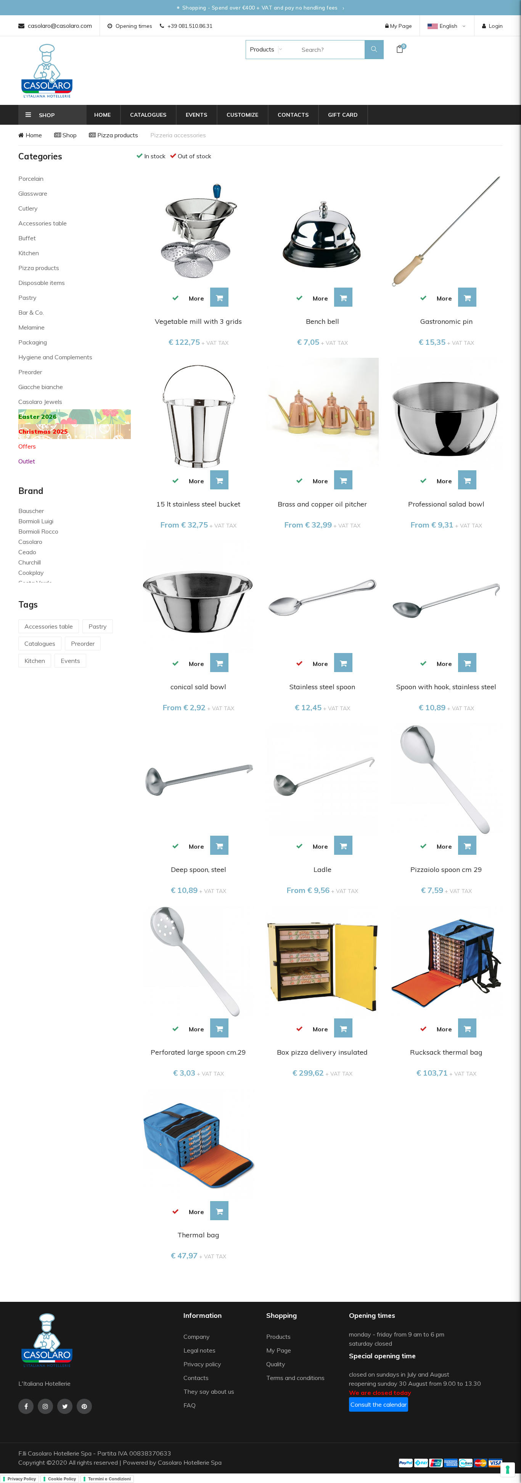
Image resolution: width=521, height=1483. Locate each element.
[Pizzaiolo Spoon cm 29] (446, 778)
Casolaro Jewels (40, 401)
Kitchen (28, 253)
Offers (27, 446)
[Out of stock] (299, 663)
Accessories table (42, 223)
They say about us (208, 1391)
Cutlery (28, 208)
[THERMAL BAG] (198, 1144)
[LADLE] (322, 778)
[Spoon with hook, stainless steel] (446, 596)
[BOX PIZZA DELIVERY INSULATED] (322, 961)
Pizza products (117, 135)
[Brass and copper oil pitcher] (322, 413)
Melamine (31, 327)
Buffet (27, 238)
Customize (242, 114)
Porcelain (30, 178)
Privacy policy (202, 1364)
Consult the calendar (379, 1404)
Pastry (27, 297)
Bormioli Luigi (35, 521)
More (196, 298)
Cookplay (31, 572)
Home (102, 114)
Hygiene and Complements (55, 357)
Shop (69, 135)
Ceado (27, 552)
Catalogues (148, 114)
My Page (400, 26)
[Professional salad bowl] (446, 413)
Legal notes (199, 1350)
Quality (276, 1364)
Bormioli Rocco (38, 531)
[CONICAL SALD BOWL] (198, 596)
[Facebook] (26, 1406)
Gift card (343, 114)
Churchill (29, 562)
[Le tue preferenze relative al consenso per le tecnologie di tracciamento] (507, 1469)
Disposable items (41, 282)
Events (196, 114)
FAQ (189, 1405)
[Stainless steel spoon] (322, 596)
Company (196, 1336)
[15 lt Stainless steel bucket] (198, 413)
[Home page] (47, 70)
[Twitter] (64, 1406)
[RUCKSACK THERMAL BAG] (446, 961)
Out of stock (194, 156)
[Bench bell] (322, 231)
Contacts (293, 114)
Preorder (30, 372)
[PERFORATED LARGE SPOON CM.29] (198, 961)
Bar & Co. (31, 312)
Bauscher (31, 511)
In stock (155, 156)
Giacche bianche (40, 387)
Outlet (26, 461)
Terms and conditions (295, 1378)
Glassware (32, 193)
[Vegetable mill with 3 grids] (198, 231)
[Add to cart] (219, 297)
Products (261, 49)
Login (496, 26)
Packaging (32, 342)
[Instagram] (45, 1406)
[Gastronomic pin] (446, 231)
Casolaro (30, 541)
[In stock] (175, 297)
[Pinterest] (84, 1406)
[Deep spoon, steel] (198, 778)
